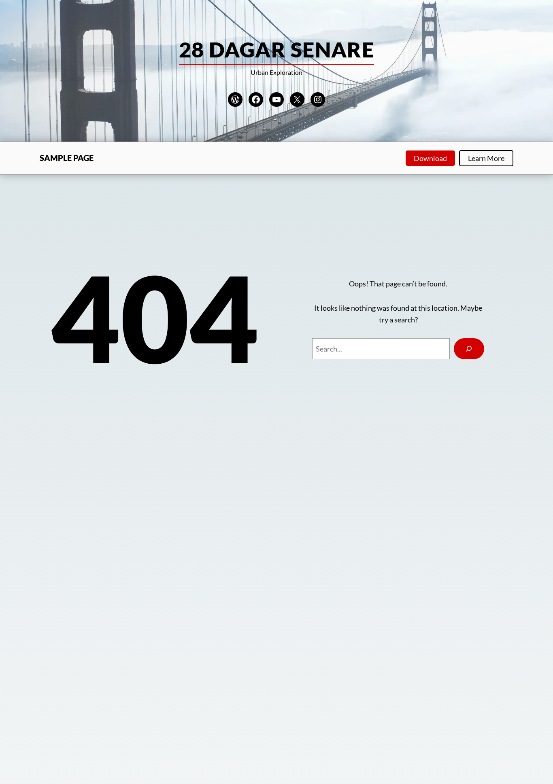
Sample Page (67, 158)
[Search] (469, 348)
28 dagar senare (276, 49)
